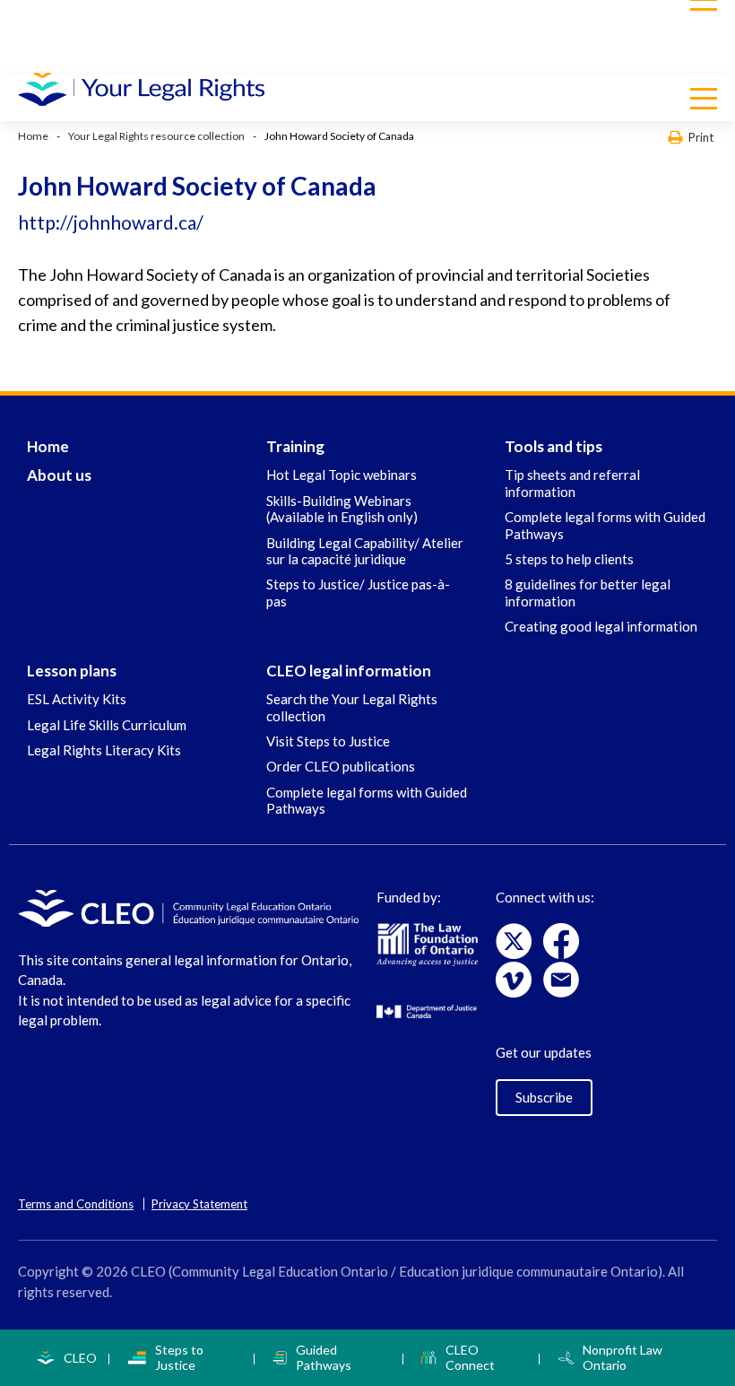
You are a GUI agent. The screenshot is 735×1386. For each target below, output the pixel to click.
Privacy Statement (199, 1204)
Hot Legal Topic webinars (341, 474)
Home (33, 136)
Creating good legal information (601, 626)
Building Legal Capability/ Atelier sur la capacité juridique (364, 551)
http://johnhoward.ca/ (110, 222)
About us (59, 475)
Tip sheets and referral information (572, 482)
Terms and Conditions (76, 1204)
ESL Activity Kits (76, 699)
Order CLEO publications (340, 766)
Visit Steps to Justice (328, 741)
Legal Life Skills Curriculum (106, 725)
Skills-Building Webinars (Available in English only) (342, 509)
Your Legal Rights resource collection (156, 136)
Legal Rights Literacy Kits (104, 750)
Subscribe (544, 1097)
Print (700, 137)
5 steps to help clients (569, 559)
